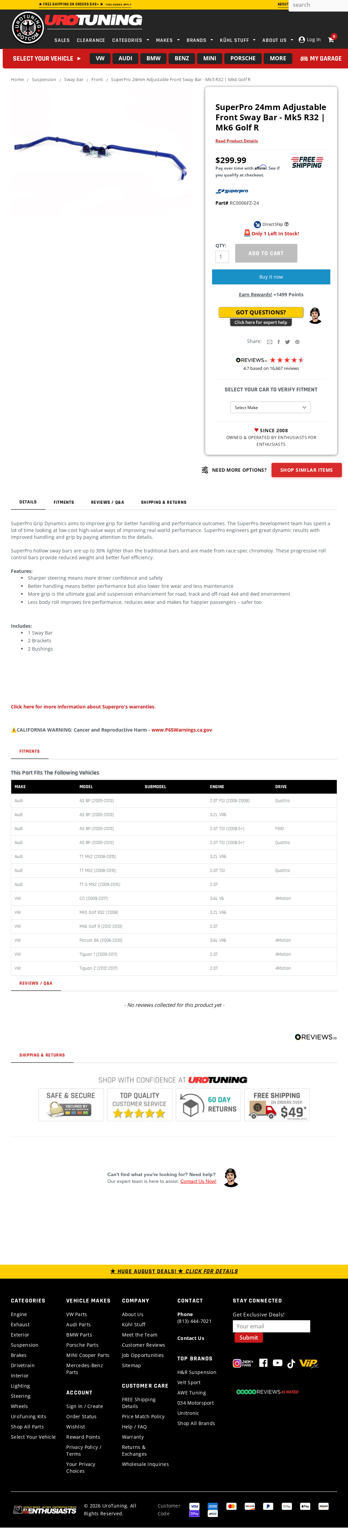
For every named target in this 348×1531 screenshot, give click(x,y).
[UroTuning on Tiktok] (291, 1364)
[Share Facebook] (279, 341)
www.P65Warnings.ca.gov (182, 730)
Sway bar (73, 79)
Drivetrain (23, 1365)
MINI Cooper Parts (87, 1355)
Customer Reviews (143, 1345)
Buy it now (271, 277)
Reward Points (83, 1437)
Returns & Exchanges (134, 1450)
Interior (20, 1375)
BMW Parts (79, 1334)
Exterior (20, 1334)
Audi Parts (78, 1324)
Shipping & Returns (164, 502)
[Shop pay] (194, 1513)
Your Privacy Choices (80, 1467)
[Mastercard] (231, 1505)
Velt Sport (189, 1382)
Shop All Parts (27, 1426)
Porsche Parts (82, 1345)
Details (28, 502)
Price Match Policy (143, 1416)
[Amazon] (323, 1505)
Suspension (44, 79)
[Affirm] (213, 1513)
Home (17, 79)
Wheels (19, 1406)
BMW (153, 58)
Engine (19, 1314)
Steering (21, 1396)
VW (100, 58)
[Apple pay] (305, 1505)
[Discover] (250, 1505)
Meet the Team (140, 1334)
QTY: (220, 245)
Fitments (64, 502)
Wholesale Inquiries (145, 1464)
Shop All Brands (196, 1423)
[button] (315, 316)
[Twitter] (287, 341)
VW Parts (76, 1314)
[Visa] (194, 1505)
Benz (182, 58)
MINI (209, 58)
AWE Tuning (191, 1392)
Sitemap (131, 1365)
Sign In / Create (84, 1406)
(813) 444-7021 (194, 1317)
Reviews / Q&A (107, 502)
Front (97, 79)
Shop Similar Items (306, 470)
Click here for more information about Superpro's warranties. (83, 706)
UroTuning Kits (28, 1416)
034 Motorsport (195, 1403)
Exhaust (20, 1324)
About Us (132, 1314)
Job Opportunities (143, 1355)
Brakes (19, 1355)
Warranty (133, 1437)
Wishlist (75, 1426)
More (278, 58)
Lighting (20, 1385)
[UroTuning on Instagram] (243, 1364)
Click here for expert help (260, 322)
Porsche (243, 58)
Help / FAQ (134, 1426)
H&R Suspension (196, 1372)
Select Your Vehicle (33, 1437)
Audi (125, 58)
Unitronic (188, 1413)
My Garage (326, 58)
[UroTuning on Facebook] (263, 1364)
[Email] (269, 341)
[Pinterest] (297, 341)
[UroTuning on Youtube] (277, 1364)
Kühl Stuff (134, 1324)
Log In (313, 39)
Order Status (81, 1416)
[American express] (213, 1505)
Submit (249, 1337)
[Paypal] (268, 1505)
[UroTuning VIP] (309, 1364)
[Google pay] (287, 1505)
